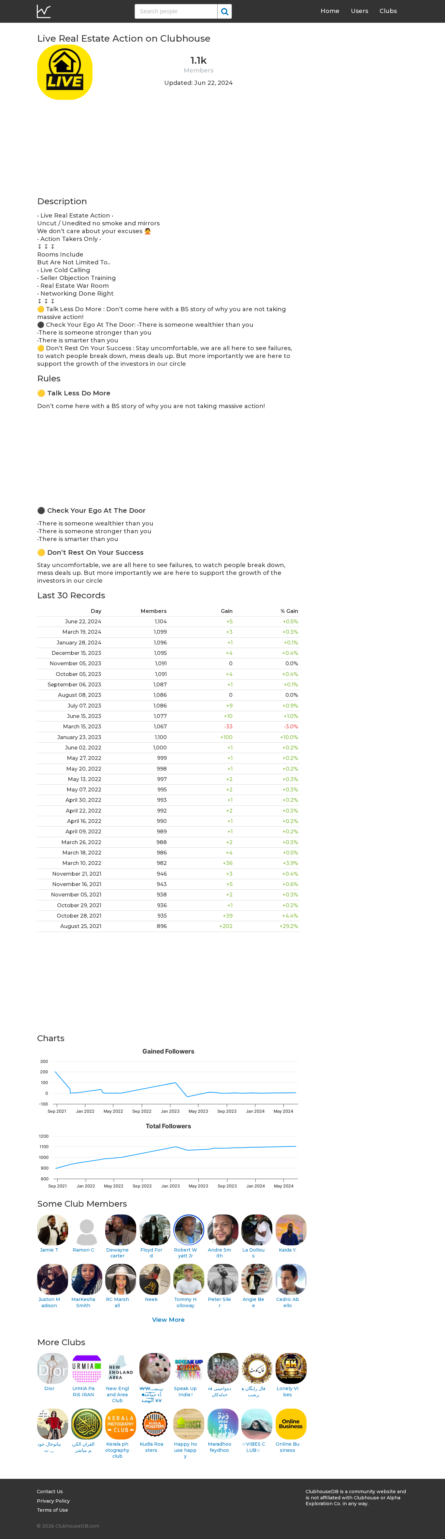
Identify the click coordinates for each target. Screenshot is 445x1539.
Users (359, 11)
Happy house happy (185, 1450)
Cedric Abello (287, 1302)
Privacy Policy (53, 1501)
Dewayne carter (117, 1253)
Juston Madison (49, 1302)
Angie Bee (253, 1302)
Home (330, 11)
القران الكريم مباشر (83, 1447)
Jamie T (49, 1250)
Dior (49, 1388)
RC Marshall (117, 1302)
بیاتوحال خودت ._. (49, 1447)
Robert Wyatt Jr (185, 1253)
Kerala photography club (117, 1450)
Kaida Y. (287, 1250)
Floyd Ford (151, 1253)
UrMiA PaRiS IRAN (83, 1392)
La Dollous (253, 1253)
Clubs (388, 11)
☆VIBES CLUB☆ (253, 1447)
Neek (151, 1299)
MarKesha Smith (83, 1302)
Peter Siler (219, 1302)
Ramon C (83, 1250)
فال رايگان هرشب (254, 1392)
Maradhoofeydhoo (219, 1447)
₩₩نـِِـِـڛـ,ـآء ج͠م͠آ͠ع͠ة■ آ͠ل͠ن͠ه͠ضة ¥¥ (151, 1394)
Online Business (287, 1447)
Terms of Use (52, 1510)
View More (168, 1319)
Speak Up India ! (185, 1392)
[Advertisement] (168, 150)
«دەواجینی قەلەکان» (219, 1392)
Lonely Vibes (287, 1392)
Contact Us (50, 1491)
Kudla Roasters (151, 1447)
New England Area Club (117, 1394)
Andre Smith (219, 1253)
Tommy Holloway (185, 1302)
